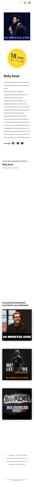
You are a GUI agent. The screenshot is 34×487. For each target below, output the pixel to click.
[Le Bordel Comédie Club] (9, 2)
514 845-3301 (17, 290)
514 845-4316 (19, 469)
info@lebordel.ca (17, 471)
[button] (21, 3)
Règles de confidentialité (19, 248)
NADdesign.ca (19, 480)
